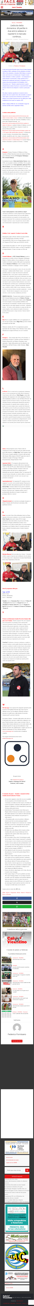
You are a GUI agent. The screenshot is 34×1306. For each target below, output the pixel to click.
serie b (23, 892)
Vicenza (9, 894)
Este (4, 892)
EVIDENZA (19, 22)
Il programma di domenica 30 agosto (14, 1186)
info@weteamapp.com (7, 738)
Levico (8, 892)
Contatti (24, 1303)
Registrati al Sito (9, 1283)
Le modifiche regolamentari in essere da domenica (17, 1201)
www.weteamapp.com (7, 731)
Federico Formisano (24, 39)
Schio (19, 892)
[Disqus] (17, 1067)
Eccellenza (15, 1012)
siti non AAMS (9, 1287)
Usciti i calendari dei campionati (20, 1013)
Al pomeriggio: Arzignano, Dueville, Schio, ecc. (16, 1188)
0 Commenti (15, 39)
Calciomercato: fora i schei (19, 959)
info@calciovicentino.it (18, 779)
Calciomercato (15, 957)
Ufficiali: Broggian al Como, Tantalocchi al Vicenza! (17, 1190)
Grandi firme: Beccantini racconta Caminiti (15, 1185)
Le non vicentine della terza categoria (14, 1200)
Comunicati (18, 1303)
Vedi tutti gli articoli (17, 1041)
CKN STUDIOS (19, 1301)
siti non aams (9, 1157)
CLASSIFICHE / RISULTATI (9, 1303)
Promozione (25, 1012)
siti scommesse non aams (12, 1160)
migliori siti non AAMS (11, 1162)
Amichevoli (15, 989)
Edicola (13, 22)
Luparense (13, 892)
